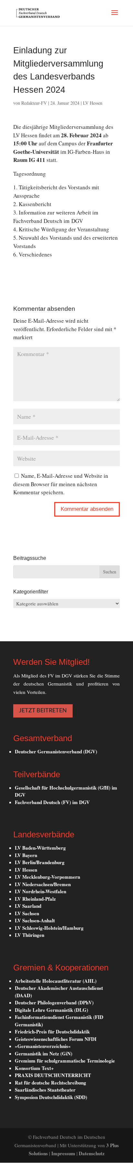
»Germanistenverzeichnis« (43, 1046)
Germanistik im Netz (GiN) (43, 1053)
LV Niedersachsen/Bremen (43, 884)
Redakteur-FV (34, 103)
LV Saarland (28, 905)
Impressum (64, 1153)
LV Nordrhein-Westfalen (40, 891)
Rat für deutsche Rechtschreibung (50, 1082)
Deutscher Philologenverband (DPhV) (54, 1002)
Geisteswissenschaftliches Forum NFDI (56, 1039)
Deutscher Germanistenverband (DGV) (56, 751)
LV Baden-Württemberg (40, 847)
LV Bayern (26, 855)
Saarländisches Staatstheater (45, 1089)
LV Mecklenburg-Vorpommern (47, 876)
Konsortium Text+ (34, 1068)
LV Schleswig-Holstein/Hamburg (49, 927)
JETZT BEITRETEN (43, 711)
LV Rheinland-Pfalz (35, 898)
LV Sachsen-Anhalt (35, 920)
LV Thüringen (29, 934)
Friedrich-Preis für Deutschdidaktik (52, 1031)
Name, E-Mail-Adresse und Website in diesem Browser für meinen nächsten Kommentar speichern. (60, 484)
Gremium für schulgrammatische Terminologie (65, 1060)
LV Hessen (92, 103)
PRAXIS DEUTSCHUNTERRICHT (53, 1075)
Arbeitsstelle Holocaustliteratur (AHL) (56, 980)
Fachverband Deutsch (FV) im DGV (52, 802)
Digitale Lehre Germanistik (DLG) (51, 1009)
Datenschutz (92, 1153)
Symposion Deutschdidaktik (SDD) (51, 1097)
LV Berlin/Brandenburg (40, 862)
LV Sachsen (27, 913)
